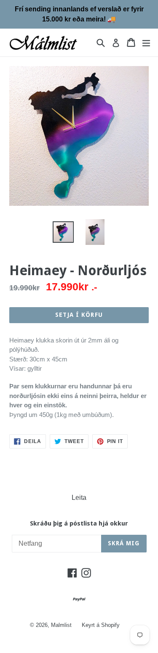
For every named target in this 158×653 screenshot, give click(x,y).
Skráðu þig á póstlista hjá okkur (79, 523)
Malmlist (61, 625)
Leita (79, 497)
